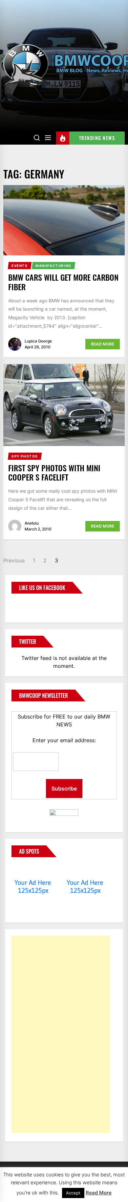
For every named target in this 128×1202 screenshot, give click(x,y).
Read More (102, 344)
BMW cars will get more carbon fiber (63, 282)
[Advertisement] (60, 1034)
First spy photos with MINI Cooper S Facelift (54, 472)
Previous (14, 560)
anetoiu (32, 523)
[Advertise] (32, 870)
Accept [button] (73, 1192)
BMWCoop (32, 604)
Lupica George (38, 341)
